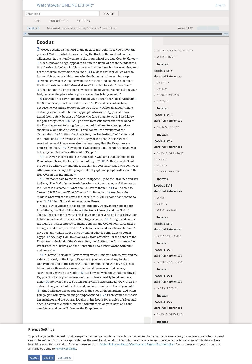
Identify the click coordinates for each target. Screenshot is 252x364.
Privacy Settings (66, 348)
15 (49, 201)
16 (107, 219)
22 (104, 295)
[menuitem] (225, 13)
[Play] (25, 33)
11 (42, 157)
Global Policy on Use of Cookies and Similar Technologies (137, 344)
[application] (126, 33)
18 (42, 255)
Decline (48, 358)
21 (39, 290)
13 (42, 179)
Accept (34, 358)
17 (48, 237)
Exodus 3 (33, 28)
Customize (64, 358)
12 (103, 161)
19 (82, 273)
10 (65, 148)
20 (48, 282)
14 (111, 188)
